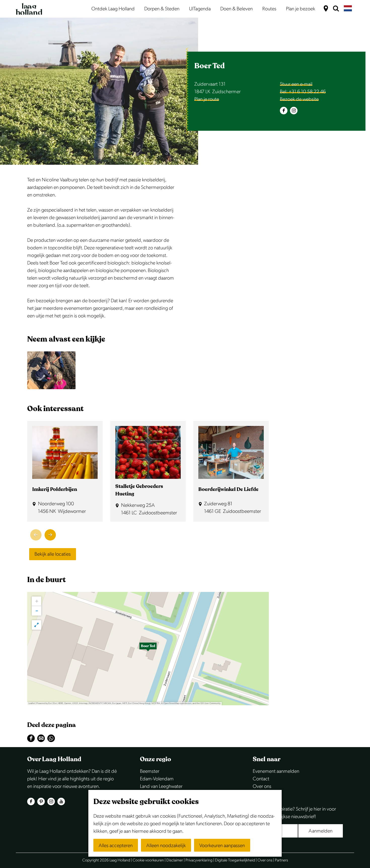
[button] (148, 649)
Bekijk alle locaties (52, 554)
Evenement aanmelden (276, 771)
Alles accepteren (116, 846)
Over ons (262, 786)
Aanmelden (320, 831)
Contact (261, 779)
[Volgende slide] (50, 535)
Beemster (149, 771)
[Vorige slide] (36, 535)
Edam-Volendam (157, 779)
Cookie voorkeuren (148, 860)
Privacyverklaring (199, 860)
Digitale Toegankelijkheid (235, 860)
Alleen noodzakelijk (166, 846)
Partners (281, 860)
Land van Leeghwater (161, 786)
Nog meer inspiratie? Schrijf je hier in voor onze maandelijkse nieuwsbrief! (294, 813)
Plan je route (206, 99)
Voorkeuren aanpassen (222, 846)
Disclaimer (174, 860)
